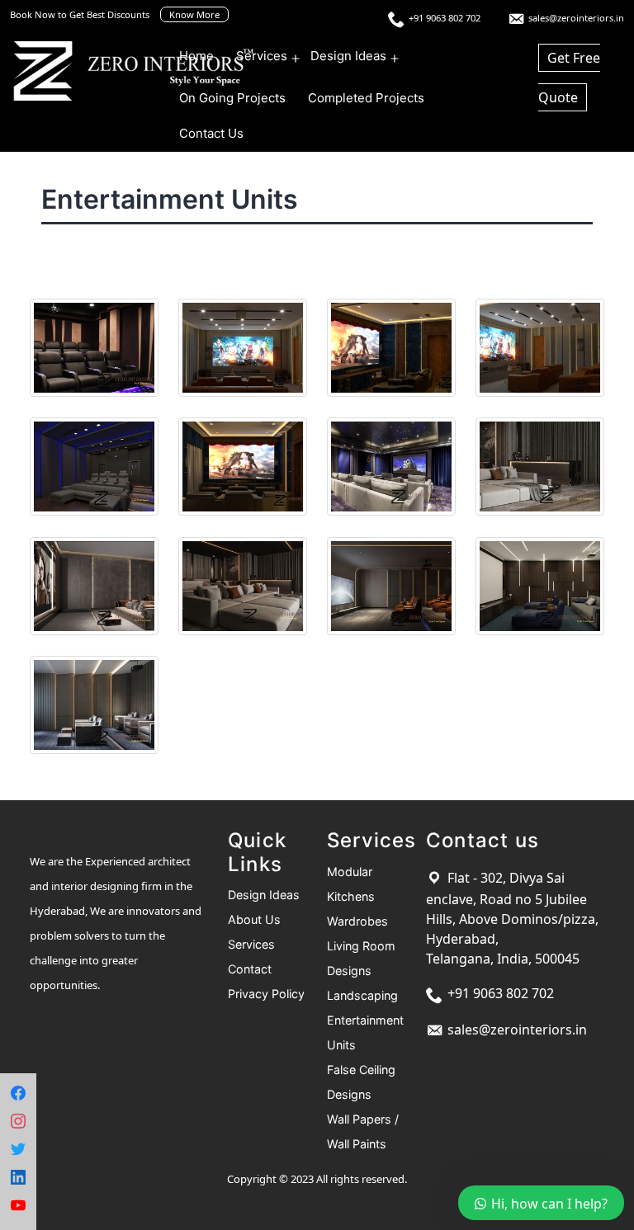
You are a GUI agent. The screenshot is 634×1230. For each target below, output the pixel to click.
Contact (250, 969)
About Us (254, 919)
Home (196, 56)
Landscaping (362, 995)
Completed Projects (366, 98)
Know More (194, 14)
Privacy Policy (266, 994)
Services (261, 56)
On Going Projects (232, 98)
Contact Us (211, 133)
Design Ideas (348, 56)
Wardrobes (357, 921)
